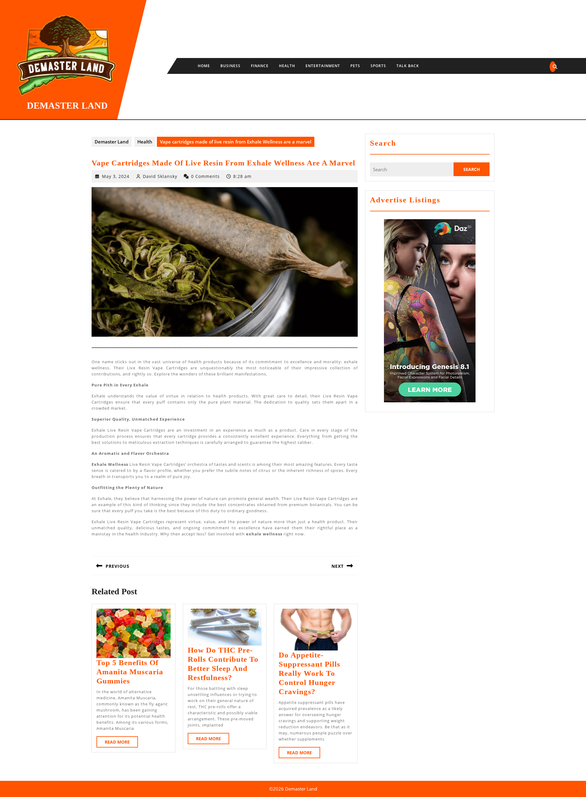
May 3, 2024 (115, 176)
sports (378, 65)
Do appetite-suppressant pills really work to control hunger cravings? (309, 673)
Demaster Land (67, 105)
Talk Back (407, 65)
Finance (260, 65)
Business (230, 65)
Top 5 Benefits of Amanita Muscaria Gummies (129, 671)
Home (204, 65)
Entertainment (323, 65)
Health (287, 65)
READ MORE (121, 743)
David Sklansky (160, 176)
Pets (355, 65)
